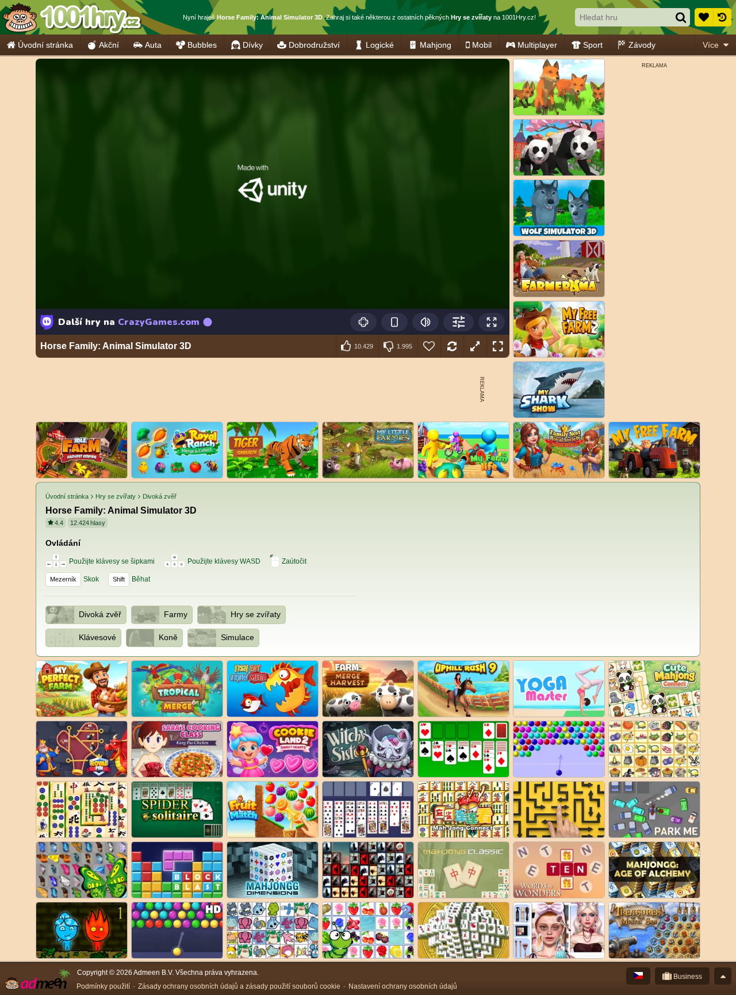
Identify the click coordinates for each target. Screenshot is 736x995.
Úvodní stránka (45, 44)
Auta (153, 44)
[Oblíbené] (704, 17)
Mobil (482, 44)
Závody (642, 44)
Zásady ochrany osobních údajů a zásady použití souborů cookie (239, 986)
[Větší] (474, 346)
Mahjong (435, 44)
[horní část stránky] (722, 976)
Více (711, 44)
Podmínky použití (103, 986)
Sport (593, 44)
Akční (109, 44)
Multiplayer (537, 44)
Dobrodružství (314, 44)
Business (687, 977)
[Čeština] (638, 976)
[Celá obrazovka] (497, 346)
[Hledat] (681, 17)
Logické (380, 44)
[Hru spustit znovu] (451, 346)
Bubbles (202, 44)
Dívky (253, 44)
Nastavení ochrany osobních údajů (402, 986)
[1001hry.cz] (72, 17)
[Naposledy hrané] (722, 17)
